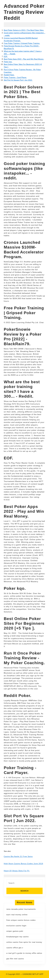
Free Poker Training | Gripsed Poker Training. (22, 43)
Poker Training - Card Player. (15, 77)
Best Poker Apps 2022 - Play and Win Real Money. (24, 59)
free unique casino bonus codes (21, 920)
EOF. (6, 56)
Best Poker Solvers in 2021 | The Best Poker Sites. (24, 30)
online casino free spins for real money (24, 942)
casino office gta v (14, 948)
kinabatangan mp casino (17, 937)
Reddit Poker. (9, 75)
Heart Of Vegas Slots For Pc (17, 871)
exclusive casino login (16, 926)
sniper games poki (14, 931)
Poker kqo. (8, 62)
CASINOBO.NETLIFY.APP (33, 974)
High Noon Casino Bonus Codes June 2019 (23, 864)
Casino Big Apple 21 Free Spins (18, 856)
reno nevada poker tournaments (21, 909)
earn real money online (17, 915)
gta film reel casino (15, 959)
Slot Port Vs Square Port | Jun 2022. (18, 80)
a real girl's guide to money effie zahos (24, 953)
